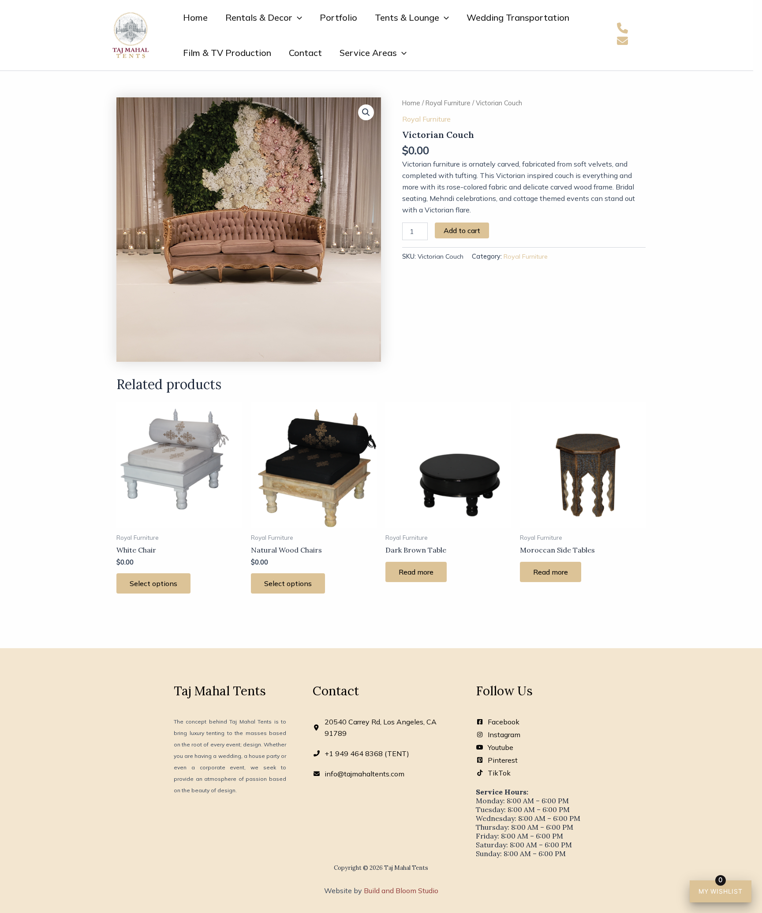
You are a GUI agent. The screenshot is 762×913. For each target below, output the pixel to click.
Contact (305, 52)
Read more (416, 572)
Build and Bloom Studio (401, 890)
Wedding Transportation (518, 17)
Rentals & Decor (258, 17)
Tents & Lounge (407, 17)
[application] (297, 17)
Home (195, 17)
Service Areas (368, 52)
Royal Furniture (448, 103)
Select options (153, 583)
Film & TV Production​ (227, 52)
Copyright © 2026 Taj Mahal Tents (381, 868)
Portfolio (338, 17)
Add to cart (462, 230)
